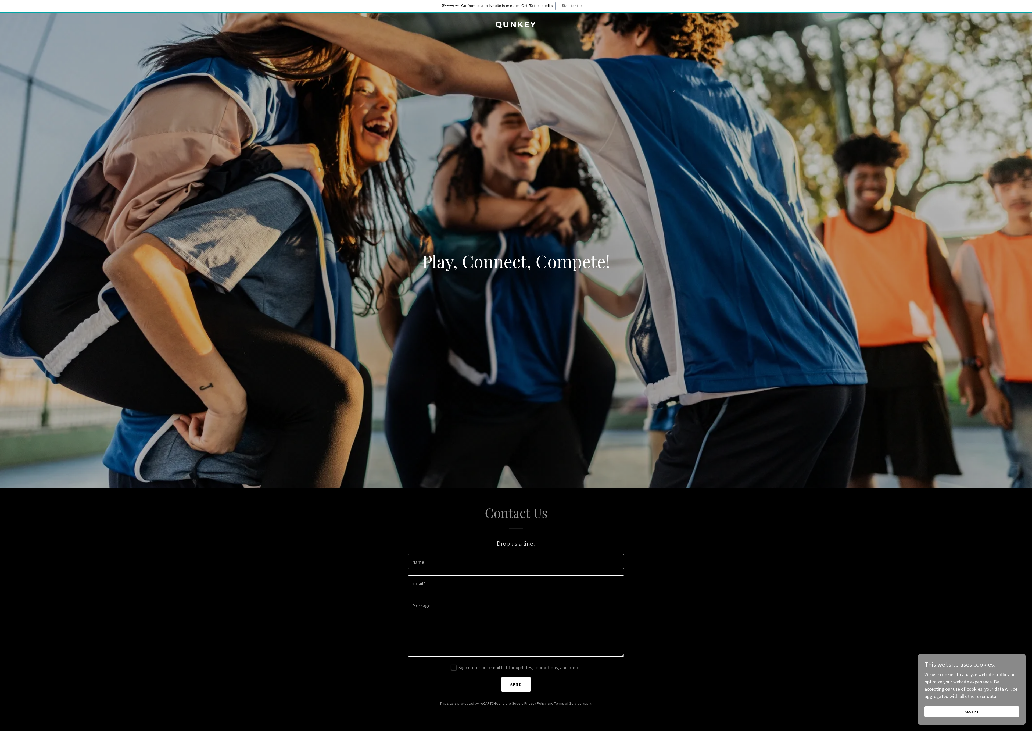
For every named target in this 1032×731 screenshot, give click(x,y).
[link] (516, 25)
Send (516, 684)
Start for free (572, 6)
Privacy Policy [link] (535, 703)
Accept (972, 711)
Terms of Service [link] (568, 703)
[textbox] (516, 561)
